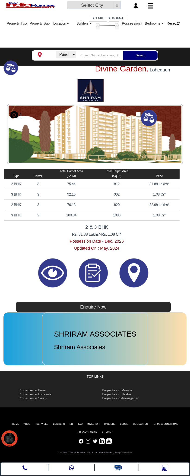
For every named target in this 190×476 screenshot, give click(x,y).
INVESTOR (93, 424)
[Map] (134, 273)
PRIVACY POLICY (87, 432)
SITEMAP (107, 432)
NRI (71, 424)
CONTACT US (140, 424)
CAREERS (109, 424)
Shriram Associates (79, 347)
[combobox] (94, 5)
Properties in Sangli (33, 398)
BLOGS (124, 424)
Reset (172, 23)
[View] (53, 273)
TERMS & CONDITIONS (165, 424)
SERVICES (42, 424)
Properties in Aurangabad (120, 398)
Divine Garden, (122, 68)
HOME (15, 424)
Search (140, 55)
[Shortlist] (93, 273)
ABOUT (28, 424)
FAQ (80, 424)
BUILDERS (59, 424)
